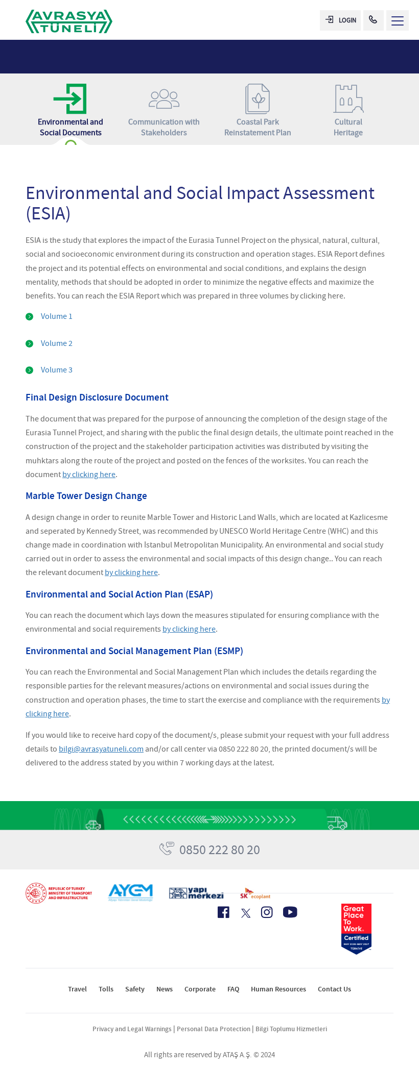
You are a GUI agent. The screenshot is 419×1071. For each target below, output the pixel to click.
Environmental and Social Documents (70, 127)
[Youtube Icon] (290, 912)
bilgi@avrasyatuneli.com (101, 749)
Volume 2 (57, 343)
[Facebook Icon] (223, 912)
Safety (135, 989)
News (164, 989)
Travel (77, 989)
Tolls (106, 989)
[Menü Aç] (397, 20)
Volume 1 (57, 316)
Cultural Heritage (348, 127)
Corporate (200, 989)
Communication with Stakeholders (164, 127)
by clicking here (88, 474)
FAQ (233, 989)
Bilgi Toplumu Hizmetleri (291, 1029)
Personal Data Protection (213, 1029)
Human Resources (278, 989)
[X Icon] (245, 913)
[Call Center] (373, 20)
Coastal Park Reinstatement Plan (257, 127)
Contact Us (334, 989)
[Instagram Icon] (267, 912)
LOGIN (347, 20)
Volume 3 (57, 370)
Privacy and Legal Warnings (132, 1029)
